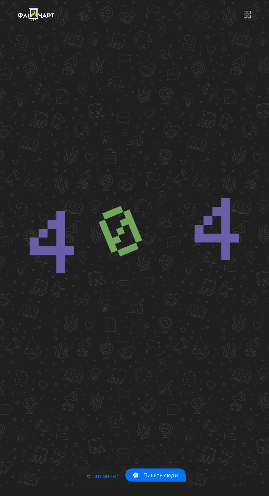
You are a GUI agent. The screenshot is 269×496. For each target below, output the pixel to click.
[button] (247, 15)
